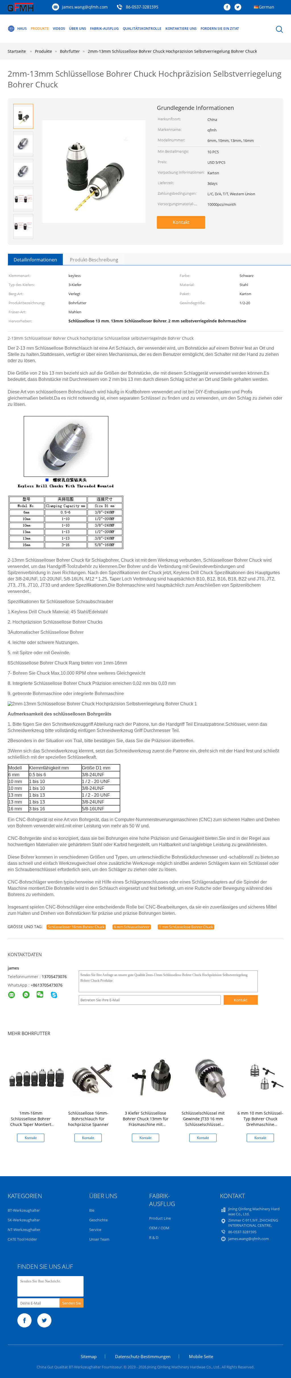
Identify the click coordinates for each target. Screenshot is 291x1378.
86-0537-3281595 (142, 7)
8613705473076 (48, 985)
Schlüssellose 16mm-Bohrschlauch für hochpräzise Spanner (88, 1118)
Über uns (77, 28)
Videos (59, 28)
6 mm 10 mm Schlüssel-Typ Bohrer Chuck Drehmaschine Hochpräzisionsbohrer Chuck (260, 1124)
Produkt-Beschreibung (94, 260)
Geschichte (98, 1219)
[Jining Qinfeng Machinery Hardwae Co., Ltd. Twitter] (239, 7)
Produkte (40, 28)
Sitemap (89, 1356)
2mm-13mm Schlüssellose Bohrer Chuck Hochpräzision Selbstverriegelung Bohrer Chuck (172, 51)
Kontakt (181, 222)
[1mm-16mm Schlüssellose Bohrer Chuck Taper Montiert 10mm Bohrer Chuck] (37, 1077)
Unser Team (99, 1239)
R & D (153, 1237)
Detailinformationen (35, 260)
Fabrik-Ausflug (104, 28)
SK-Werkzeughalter (24, 1219)
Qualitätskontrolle (142, 28)
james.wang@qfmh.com (85, 7)
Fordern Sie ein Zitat (220, 28)
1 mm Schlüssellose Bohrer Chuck (186, 926)
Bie (91, 1210)
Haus (22, 28)
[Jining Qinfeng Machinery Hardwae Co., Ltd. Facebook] (228, 7)
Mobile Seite (201, 1356)
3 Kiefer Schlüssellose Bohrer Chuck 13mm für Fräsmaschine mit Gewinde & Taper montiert (146, 1124)
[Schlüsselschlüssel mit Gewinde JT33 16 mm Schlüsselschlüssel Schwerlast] (210, 1077)
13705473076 (54, 976)
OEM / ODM (159, 1227)
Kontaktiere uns (181, 28)
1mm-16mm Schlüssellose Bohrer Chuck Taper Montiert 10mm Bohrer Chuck (30, 1121)
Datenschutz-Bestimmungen (143, 1356)
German (266, 7)
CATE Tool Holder (22, 1239)
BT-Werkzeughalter (24, 1210)
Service (95, 1229)
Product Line (160, 1218)
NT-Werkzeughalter (24, 1229)
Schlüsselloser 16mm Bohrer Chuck (76, 926)
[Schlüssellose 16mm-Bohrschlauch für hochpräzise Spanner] (95, 1077)
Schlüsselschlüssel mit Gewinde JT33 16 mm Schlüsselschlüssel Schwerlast (203, 1121)
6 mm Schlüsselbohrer (131, 926)
